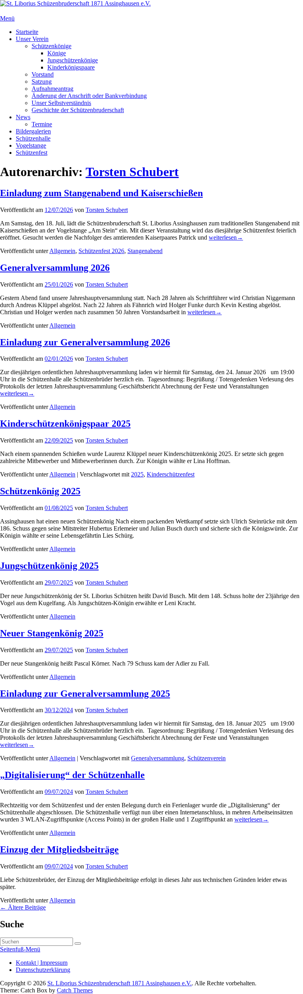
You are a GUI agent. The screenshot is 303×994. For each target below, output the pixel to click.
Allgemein (62, 251)
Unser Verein (32, 39)
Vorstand (43, 74)
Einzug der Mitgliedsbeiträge (59, 849)
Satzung (42, 81)
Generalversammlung (157, 758)
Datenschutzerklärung (43, 969)
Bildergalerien (33, 131)
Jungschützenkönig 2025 (49, 566)
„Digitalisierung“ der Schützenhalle (72, 775)
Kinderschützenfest (171, 474)
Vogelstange (31, 145)
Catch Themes (75, 990)
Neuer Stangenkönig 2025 (51, 633)
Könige (56, 53)
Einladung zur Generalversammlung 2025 (85, 693)
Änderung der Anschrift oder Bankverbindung (89, 95)
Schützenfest (31, 152)
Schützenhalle (33, 138)
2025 (137, 474)
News (23, 117)
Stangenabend (145, 251)
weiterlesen (226, 237)
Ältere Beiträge (23, 907)
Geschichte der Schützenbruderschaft (78, 110)
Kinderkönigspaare (71, 67)
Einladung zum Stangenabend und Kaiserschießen (101, 193)
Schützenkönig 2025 (40, 491)
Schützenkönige (51, 46)
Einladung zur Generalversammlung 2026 (85, 342)
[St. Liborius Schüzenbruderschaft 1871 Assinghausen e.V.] (75, 3)
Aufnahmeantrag (52, 88)
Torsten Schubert (132, 172)
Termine (42, 124)
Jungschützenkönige (72, 60)
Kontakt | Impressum (41, 962)
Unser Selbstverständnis (61, 102)
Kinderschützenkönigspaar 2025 (65, 423)
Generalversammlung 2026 (55, 268)
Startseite (27, 31)
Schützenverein (206, 758)
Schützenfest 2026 (101, 251)
